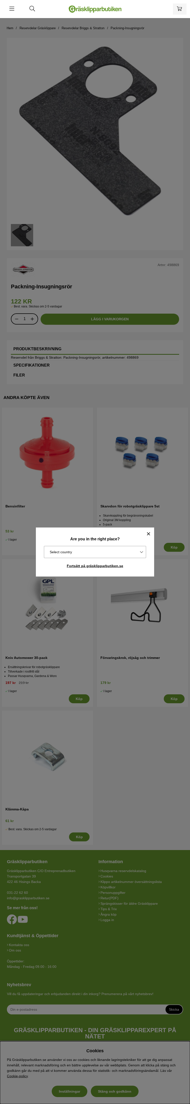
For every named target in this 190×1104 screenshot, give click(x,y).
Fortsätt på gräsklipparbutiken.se (95, 566)
